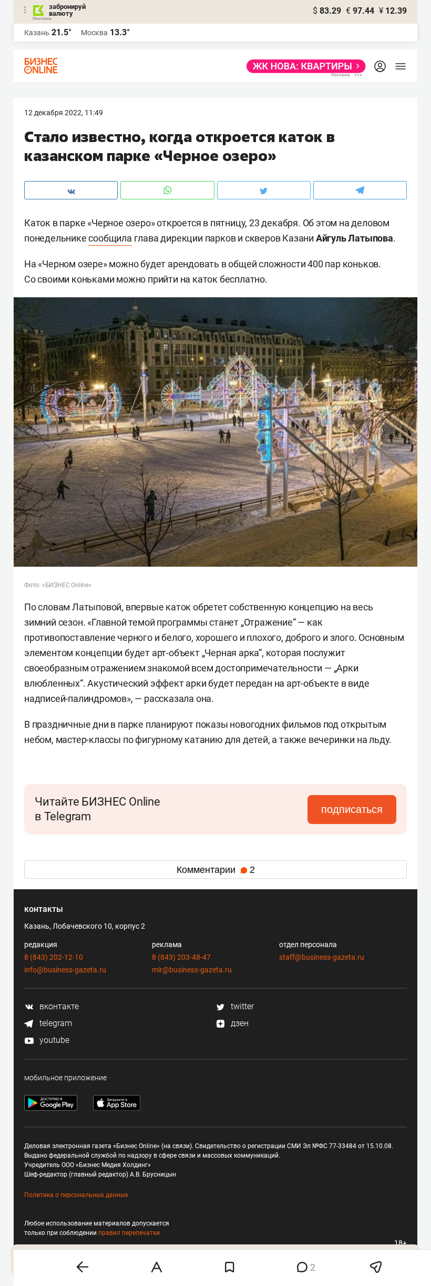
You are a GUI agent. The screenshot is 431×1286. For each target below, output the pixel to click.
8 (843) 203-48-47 (181, 957)
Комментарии (216, 870)
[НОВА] (303, 66)
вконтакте (58, 1006)
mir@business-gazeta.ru (192, 970)
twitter (241, 1006)
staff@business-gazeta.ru (321, 957)
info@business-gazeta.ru (65, 970)
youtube (53, 1040)
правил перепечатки (129, 1233)
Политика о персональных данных (76, 1195)
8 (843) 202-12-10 (53, 957)
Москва (94, 32)
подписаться (352, 809)
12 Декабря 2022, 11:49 (63, 112)
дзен (239, 1023)
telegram (54, 1023)
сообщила (109, 238)
